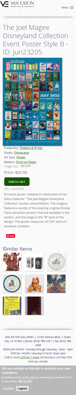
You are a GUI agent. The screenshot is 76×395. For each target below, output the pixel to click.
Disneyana (21, 153)
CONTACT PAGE (29, 357)
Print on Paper (26, 162)
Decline (8, 389)
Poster (21, 157)
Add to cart (17, 182)
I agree (22, 388)
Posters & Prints (31, 148)
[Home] (17, 4)
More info (25, 381)
